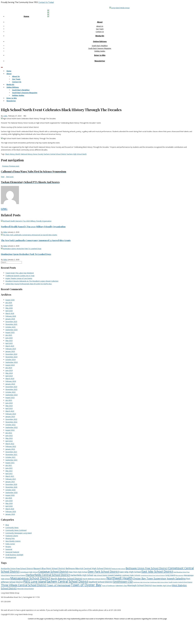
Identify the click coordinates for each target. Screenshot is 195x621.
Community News (12, 527)
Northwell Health (119, 578)
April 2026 (9, 311)
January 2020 (10, 514)
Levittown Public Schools (131, 575)
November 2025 (11, 324)
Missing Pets (10, 538)
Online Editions (100, 41)
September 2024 (11, 362)
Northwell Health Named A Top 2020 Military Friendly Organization (33, 226)
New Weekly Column (13, 541)
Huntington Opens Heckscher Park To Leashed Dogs (26, 254)
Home (26, 16)
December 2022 (11, 419)
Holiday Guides (99, 51)
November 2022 (11, 422)
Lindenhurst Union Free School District (153, 575)
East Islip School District (157, 571)
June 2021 (9, 468)
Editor (5, 232)
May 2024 (9, 373)
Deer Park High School (78, 572)
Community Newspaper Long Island (18, 533)
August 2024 (10, 365)
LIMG (5, 116)
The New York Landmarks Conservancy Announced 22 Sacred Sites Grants (36, 240)
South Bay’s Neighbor (100, 46)
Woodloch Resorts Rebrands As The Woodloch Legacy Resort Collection (31, 281)
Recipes (8, 546)
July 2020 (8, 498)
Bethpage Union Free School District (147, 568)
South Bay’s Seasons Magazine (99, 48)
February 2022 (10, 446)
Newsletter (100, 61)
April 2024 (9, 376)
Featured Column (11, 536)
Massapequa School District (30, 578)
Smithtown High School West (159, 582)
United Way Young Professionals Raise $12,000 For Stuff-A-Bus (28, 284)
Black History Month (12, 154)
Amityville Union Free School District (17, 568)
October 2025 (10, 327)
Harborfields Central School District (48, 575)
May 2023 (9, 406)
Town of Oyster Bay (86, 585)
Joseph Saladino (115, 575)
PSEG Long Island (34, 581)
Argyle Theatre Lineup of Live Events (18, 278)
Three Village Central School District (23, 585)
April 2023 (9, 408)
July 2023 (8, 400)
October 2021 (10, 457)
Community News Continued (15, 530)
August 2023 (10, 397)
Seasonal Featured (12, 552)
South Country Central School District (180, 582)
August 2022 (10, 430)
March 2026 (9, 313)
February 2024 (10, 381)
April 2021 (9, 473)
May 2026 (9, 308)
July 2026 (8, 302)
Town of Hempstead (58, 585)
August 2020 (10, 495)
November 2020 (11, 487)
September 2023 (11, 395)
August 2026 (10, 300)
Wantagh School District (139, 585)
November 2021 (11, 454)
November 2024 (11, 357)
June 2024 (9, 370)
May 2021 (9, 471)
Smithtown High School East (141, 582)
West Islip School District (25, 589)
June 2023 (9, 403)
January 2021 (10, 482)
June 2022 (9, 435)
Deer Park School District (103, 571)
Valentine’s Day (121, 585)
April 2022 (9, 441)
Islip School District (101, 575)
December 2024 (11, 354)
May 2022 (9, 438)
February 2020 (10, 511)
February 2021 (10, 479)
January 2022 (10, 449)
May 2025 (9, 340)
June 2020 (9, 501)
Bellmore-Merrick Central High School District (89, 568)
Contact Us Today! (46, 2)
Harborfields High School (81, 575)
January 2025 (10, 351)
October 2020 (10, 490)
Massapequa (179, 575)
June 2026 (9, 305)
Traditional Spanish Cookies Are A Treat (19, 276)
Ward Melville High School (162, 585)
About (100, 22)
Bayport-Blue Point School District (49, 568)
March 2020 (9, 509)
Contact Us (100, 32)
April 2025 (9, 343)
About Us (99, 26)
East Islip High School (130, 571)
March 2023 (9, 411)
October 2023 (10, 392)
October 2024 (10, 359)
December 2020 (11, 484)
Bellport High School (118, 569)
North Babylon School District (66, 578)
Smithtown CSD (123, 581)
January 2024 (10, 384)
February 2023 (10, 414)
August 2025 (10, 332)
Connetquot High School (29, 572)
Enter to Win (99, 55)
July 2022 (8, 433)
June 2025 (9, 338)
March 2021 (9, 476)
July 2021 (8, 465)
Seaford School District (101, 581)
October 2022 (10, 425)
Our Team (99, 29)
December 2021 (11, 452)
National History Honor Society (32, 154)
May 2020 (9, 503)
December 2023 (11, 387)
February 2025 (10, 349)
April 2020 (9, 506)
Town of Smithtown (108, 586)
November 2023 (11, 389)
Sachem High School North (77, 154)
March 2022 (9, 444)
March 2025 (9, 346)
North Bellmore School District (94, 579)
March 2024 (9, 378)
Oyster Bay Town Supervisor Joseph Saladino (159, 578)
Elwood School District (18, 575)
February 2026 (10, 316)
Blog (7, 525)
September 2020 (11, 492)
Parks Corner (10, 544)
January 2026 (10, 319)
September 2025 (11, 330)
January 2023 (10, 416)
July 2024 (8, 368)
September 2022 (11, 427)
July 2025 (8, 335)
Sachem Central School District (55, 154)
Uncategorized (10, 557)
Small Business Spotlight (14, 555)
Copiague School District (53, 571)
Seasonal (8, 549)
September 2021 (11, 460)
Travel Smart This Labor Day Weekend (19, 273)
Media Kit (99, 36)
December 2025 (11, 321)
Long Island (170, 575)
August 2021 (10, 463)
